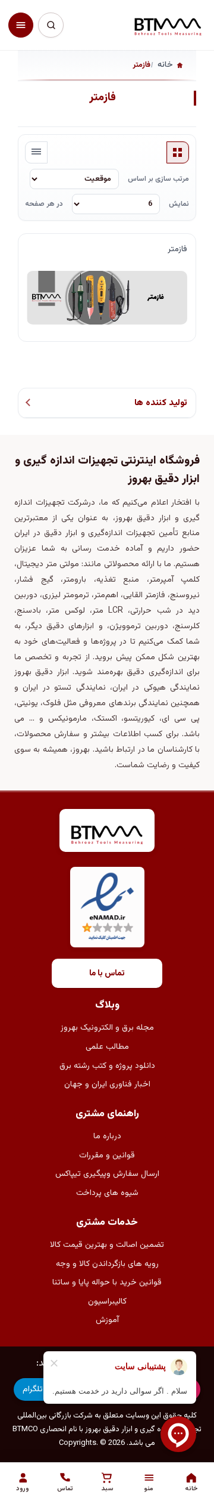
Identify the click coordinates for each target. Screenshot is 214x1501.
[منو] (20, 25)
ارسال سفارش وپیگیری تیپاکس (107, 1174)
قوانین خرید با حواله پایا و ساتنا (107, 1282)
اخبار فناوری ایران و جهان (107, 1084)
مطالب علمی (107, 1047)
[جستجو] (50, 25)
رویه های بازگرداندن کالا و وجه (107, 1264)
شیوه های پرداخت (107, 1193)
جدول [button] (177, 152)
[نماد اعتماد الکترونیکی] (107, 907)
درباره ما (107, 1136)
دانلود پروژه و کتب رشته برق (107, 1066)
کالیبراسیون (107, 1301)
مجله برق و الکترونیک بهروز (107, 1027)
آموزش (107, 1320)
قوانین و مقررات (107, 1155)
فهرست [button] (36, 152)
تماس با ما (107, 973)
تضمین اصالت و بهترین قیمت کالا (107, 1245)
